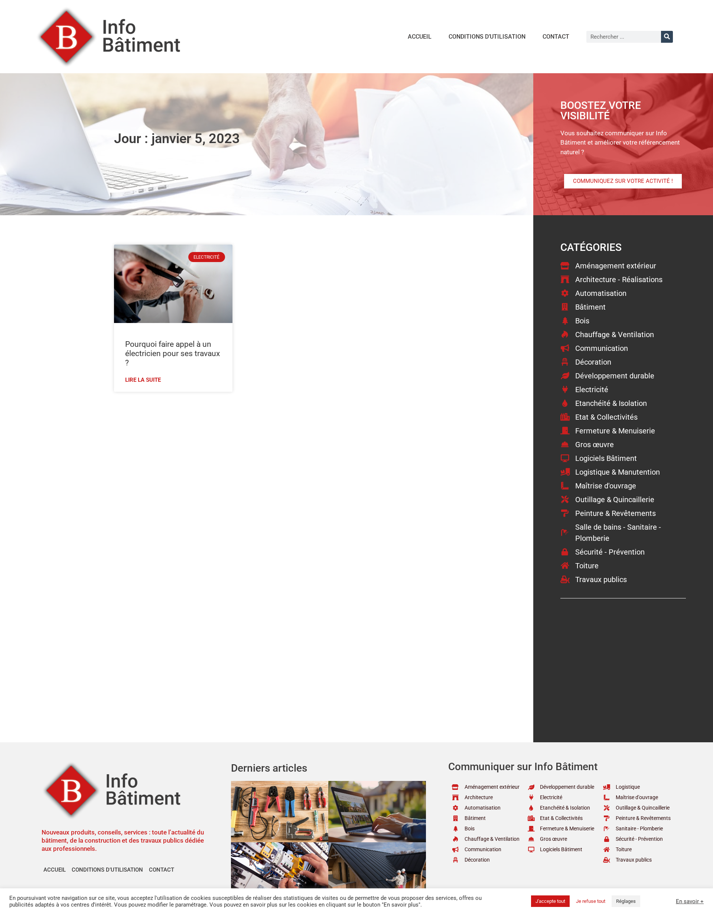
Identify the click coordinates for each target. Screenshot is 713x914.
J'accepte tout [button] (550, 901)
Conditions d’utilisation (487, 36)
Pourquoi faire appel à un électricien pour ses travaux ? (172, 353)
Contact (556, 36)
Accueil (420, 36)
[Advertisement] (302, 451)
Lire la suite (143, 380)
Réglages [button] (626, 901)
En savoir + (690, 901)
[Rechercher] (667, 37)
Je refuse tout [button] (590, 901)
